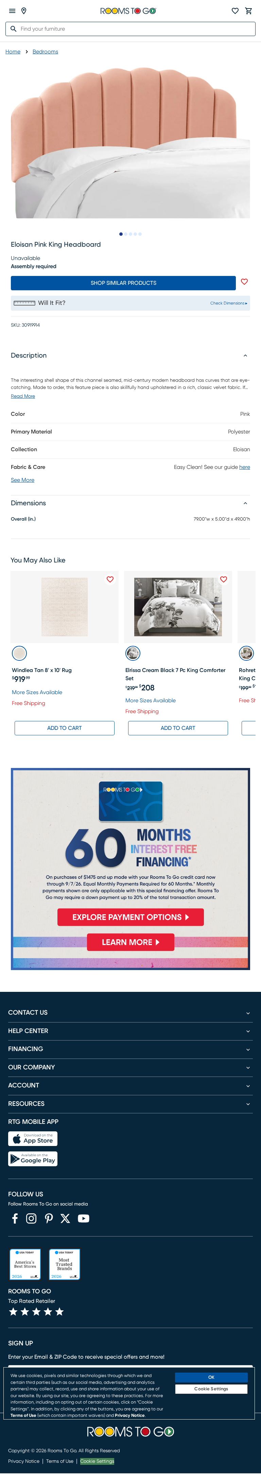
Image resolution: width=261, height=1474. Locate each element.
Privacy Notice (23, 1461)
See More (22, 480)
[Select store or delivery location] (24, 11)
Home (12, 51)
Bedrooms (45, 51)
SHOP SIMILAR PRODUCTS (123, 283)
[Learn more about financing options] (130, 951)
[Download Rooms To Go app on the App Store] (32, 1138)
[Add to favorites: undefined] (244, 282)
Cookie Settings (97, 1461)
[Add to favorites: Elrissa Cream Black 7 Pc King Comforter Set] (223, 579)
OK (211, 1377)
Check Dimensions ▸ (228, 303)
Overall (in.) (23, 519)
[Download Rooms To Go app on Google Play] (32, 1158)
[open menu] (12, 11)
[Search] (11, 29)
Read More (23, 396)
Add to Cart (64, 728)
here (244, 467)
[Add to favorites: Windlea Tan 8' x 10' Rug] (110, 579)
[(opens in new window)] (15, 1218)
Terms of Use (59, 1461)
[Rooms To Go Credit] (130, 850)
